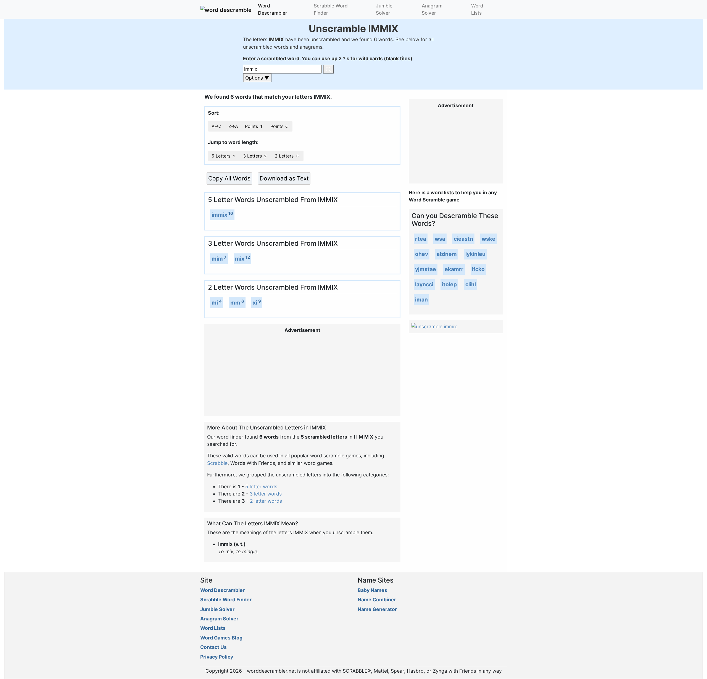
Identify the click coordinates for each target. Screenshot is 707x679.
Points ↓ (279, 126)
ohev (421, 254)
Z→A (233, 126)
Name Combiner (377, 599)
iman (421, 299)
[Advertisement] (302, 374)
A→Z (216, 126)
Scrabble (217, 463)
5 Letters (223, 156)
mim (217, 258)
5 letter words (261, 486)
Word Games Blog (221, 638)
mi (215, 302)
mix (239, 258)
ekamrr (454, 269)
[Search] (328, 69)
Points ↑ (254, 126)
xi (255, 302)
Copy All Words (229, 178)
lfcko (478, 269)
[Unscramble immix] (434, 326)
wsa (440, 238)
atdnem (447, 254)
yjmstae (425, 269)
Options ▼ (257, 78)
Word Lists (477, 9)
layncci (424, 284)
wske (488, 238)
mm (235, 302)
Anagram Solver (432, 9)
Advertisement (302, 330)
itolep (449, 284)
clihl (470, 284)
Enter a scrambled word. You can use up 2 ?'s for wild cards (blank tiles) (327, 58)
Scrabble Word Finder (331, 9)
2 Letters (287, 156)
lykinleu (475, 254)
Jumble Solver (384, 9)
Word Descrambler (272, 9)
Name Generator (377, 609)
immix (219, 214)
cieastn (463, 238)
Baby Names (372, 590)
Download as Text (284, 178)
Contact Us (213, 647)
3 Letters (255, 156)
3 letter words (266, 494)
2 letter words (266, 501)
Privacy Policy (216, 657)
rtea (420, 238)
